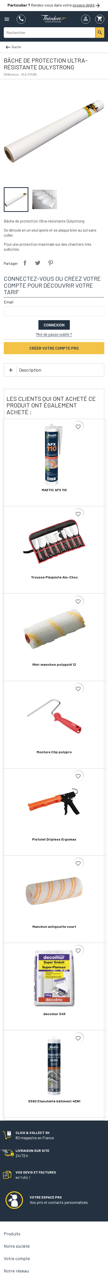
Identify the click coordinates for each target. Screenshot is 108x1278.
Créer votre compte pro (54, 348)
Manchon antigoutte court (54, 926)
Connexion (54, 324)
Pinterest (50, 263)
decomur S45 (54, 1014)
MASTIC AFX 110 (54, 490)
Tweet (38, 263)
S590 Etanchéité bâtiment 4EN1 (54, 1101)
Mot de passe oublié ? (54, 334)
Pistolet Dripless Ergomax (54, 839)
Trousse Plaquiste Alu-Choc (54, 577)
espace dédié (84, 5)
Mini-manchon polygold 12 (54, 664)
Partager (25, 263)
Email (8, 301)
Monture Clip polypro (54, 752)
